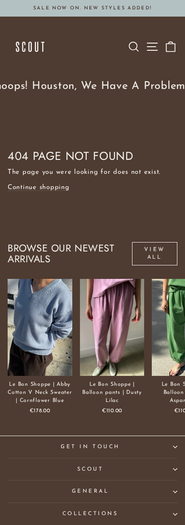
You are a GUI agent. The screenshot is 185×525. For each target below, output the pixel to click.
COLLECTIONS (90, 513)
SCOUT (90, 469)
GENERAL (90, 491)
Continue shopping (39, 187)
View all (154, 253)
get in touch (90, 447)
